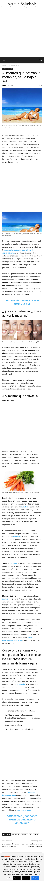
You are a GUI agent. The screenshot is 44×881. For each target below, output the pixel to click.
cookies (7, 856)
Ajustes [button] (16, 878)
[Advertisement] (22, 33)
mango (5, 599)
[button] (3, 60)
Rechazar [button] (26, 878)
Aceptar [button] (35, 878)
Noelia (4, 85)
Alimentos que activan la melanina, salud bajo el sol (21, 77)
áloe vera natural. (24, 810)
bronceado (15, 834)
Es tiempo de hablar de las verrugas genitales (32, 845)
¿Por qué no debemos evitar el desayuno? (10, 845)
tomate (14, 563)
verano (36, 834)
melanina (24, 834)
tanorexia (21, 684)
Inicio (4, 65)
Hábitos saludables (14, 65)
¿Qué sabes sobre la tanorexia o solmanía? (23, 819)
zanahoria (25, 507)
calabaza (17, 536)
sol (30, 834)
